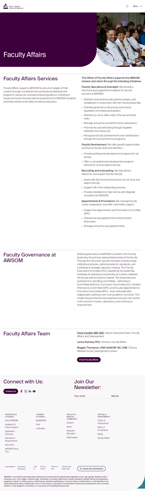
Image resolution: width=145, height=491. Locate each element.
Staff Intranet (72, 437)
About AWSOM (11, 420)
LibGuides (40, 428)
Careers (70, 423)
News (69, 427)
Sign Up (115, 396)
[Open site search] (127, 6)
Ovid (38, 424)
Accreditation (10, 466)
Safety (100, 434)
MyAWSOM (41, 420)
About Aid (9, 445)
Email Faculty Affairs (88, 360)
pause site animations (93, 468)
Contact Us (11, 391)
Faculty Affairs (103, 438)
